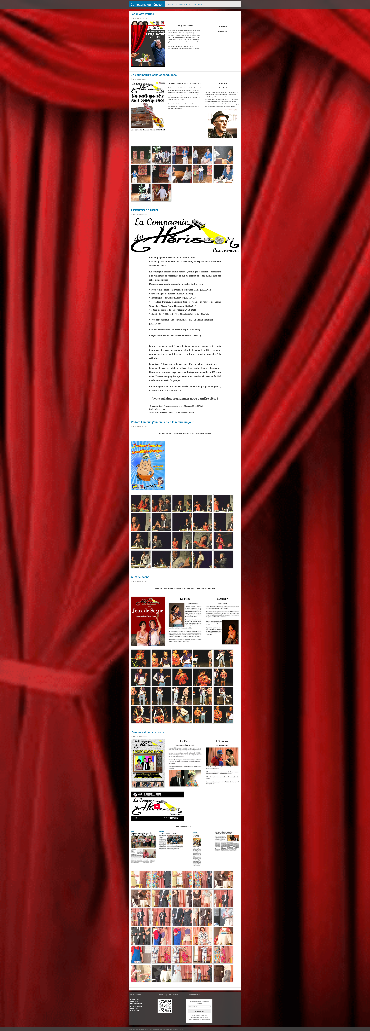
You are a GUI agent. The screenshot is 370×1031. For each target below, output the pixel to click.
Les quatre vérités (142, 13)
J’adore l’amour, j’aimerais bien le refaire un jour (162, 422)
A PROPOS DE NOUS (183, 4)
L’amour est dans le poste (147, 732)
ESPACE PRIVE (197, 4)
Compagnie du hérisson (147, 4)
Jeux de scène (140, 577)
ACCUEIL (171, 4)
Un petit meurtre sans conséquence (154, 74)
